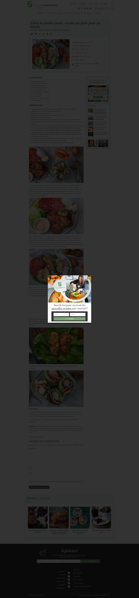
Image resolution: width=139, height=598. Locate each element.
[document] (69, 299)
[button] (89, 278)
